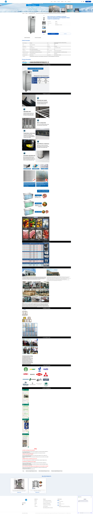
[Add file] (78, 513)
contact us (69, 1)
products (58, 1)
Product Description (38, 37)
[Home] (26, 500)
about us (55, 1)
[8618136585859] (22, 504)
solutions (62, 1)
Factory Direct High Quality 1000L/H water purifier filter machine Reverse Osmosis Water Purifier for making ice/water (19, 490)
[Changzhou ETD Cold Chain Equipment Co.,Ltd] (6, 2)
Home (51, 1)
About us (36, 500)
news (65, 1)
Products (27, 13)
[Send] (91, 513)
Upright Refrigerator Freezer (32, 13)
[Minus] (91, 496)
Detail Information (27, 37)
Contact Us (36, 506)
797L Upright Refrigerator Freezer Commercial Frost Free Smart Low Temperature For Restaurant (37, 490)
